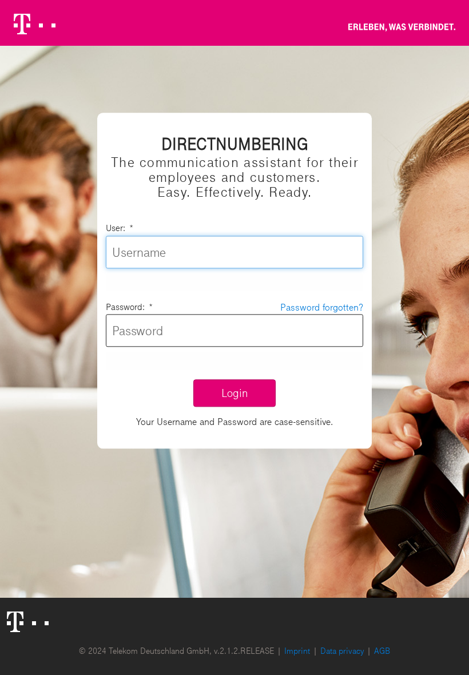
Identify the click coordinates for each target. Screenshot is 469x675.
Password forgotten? (321, 306)
